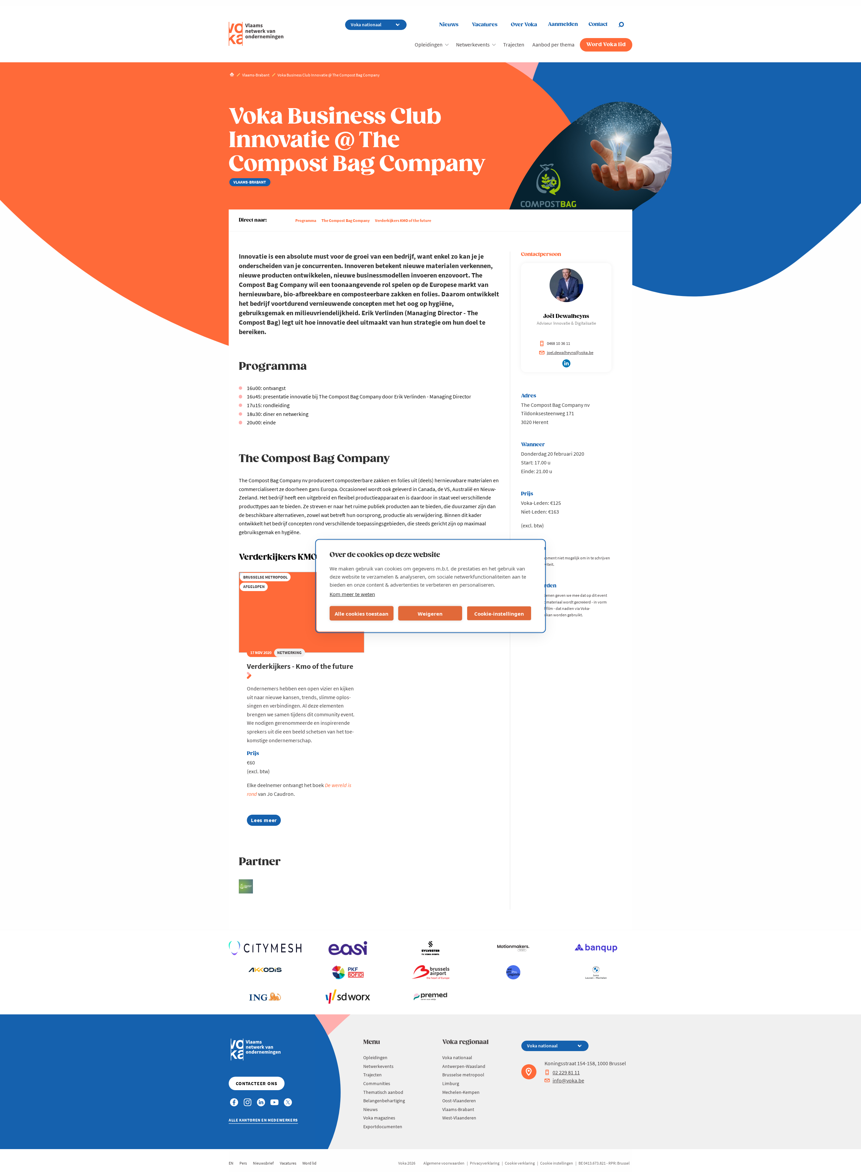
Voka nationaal (457, 1057)
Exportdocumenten (382, 1127)
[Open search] (625, 25)
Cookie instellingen (556, 1163)
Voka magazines (379, 1118)
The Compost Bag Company (346, 220)
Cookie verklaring (520, 1163)
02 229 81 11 (566, 1072)
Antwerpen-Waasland (463, 1066)
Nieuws (448, 25)
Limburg (450, 1083)
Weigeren (430, 613)
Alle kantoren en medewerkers (263, 1119)
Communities (376, 1083)
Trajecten (513, 44)
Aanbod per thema (553, 44)
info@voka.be (568, 1080)
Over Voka (524, 25)
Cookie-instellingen (499, 613)
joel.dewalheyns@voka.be (570, 352)
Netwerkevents (473, 44)
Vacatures (484, 25)
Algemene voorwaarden (443, 1163)
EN (231, 1163)
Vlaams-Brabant (458, 1109)
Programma (305, 220)
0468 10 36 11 (558, 343)
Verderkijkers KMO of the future (403, 220)
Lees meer (266, 821)
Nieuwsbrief (263, 1163)
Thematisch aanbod (383, 1092)
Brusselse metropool (463, 1075)
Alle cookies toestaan (361, 613)
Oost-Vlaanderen (459, 1101)
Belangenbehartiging (384, 1101)
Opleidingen (429, 44)
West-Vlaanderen (459, 1118)
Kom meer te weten (352, 594)
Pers (243, 1163)
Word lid (309, 1163)
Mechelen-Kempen (461, 1092)
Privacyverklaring (484, 1163)
